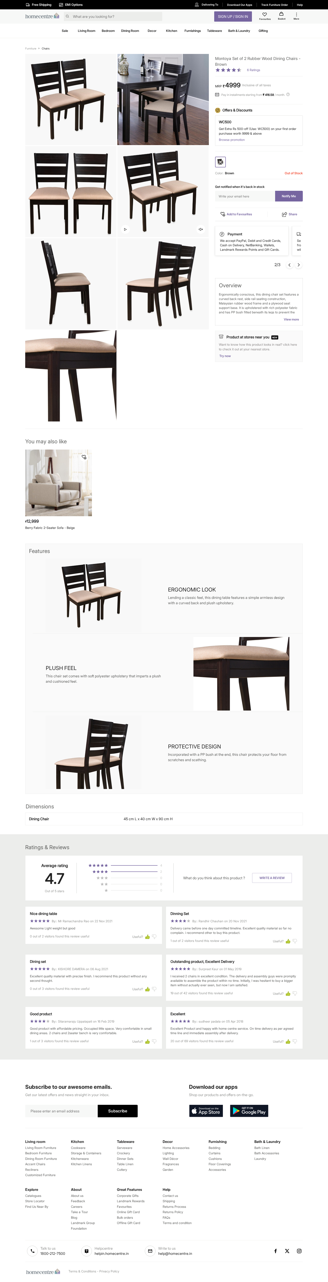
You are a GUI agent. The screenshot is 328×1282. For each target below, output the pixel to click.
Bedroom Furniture (38, 1153)
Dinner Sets (125, 1159)
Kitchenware (80, 1159)
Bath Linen (262, 1148)
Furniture (30, 48)
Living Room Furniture (40, 1148)
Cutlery (122, 1169)
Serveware (124, 1148)
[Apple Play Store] (206, 1111)
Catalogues (33, 1196)
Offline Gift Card (128, 1223)
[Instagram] (299, 1251)
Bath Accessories (266, 1153)
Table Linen (125, 1164)
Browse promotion (232, 140)
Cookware (78, 1148)
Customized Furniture (40, 1175)
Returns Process (174, 1206)
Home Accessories (176, 1148)
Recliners (31, 1169)
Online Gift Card (128, 1212)
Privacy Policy (109, 1271)
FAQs (166, 1217)
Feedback (78, 1201)
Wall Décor (170, 1159)
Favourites (124, 1206)
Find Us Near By (36, 1206)
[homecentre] (43, 17)
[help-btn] (288, 95)
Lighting (168, 1153)
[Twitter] (287, 1251)
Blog (74, 1217)
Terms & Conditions (82, 1271)
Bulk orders (125, 1217)
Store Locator (35, 1201)
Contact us (170, 1196)
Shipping (169, 1201)
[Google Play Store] (249, 1111)
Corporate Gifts (128, 1196)
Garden (168, 1169)
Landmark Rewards (131, 1201)
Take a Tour (79, 1212)
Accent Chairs (35, 1164)
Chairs (46, 48)
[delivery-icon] (222, 234)
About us (77, 1196)
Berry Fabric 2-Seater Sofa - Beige (50, 528)
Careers (76, 1206)
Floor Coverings (220, 1164)
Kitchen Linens (81, 1164)
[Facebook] (275, 1251)
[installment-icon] (218, 95)
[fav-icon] (265, 15)
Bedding (214, 1148)
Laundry (260, 1159)
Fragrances (171, 1164)
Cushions (215, 1159)
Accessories (217, 1169)
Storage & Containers (86, 1153)
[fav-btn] (84, 457)
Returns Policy (173, 1212)
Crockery (123, 1153)
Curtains (214, 1153)
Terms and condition (177, 1223)
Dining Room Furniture (41, 1159)
